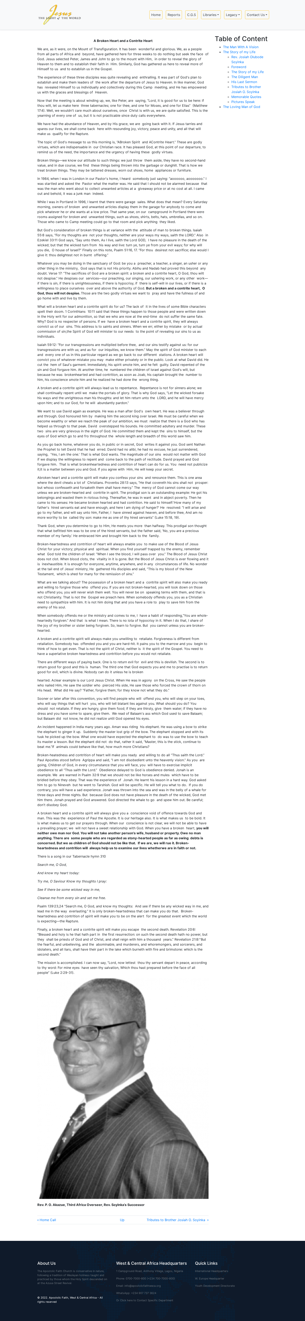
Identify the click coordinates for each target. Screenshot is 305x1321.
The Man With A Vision (241, 47)
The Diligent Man (244, 77)
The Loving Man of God (241, 107)
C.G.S (191, 15)
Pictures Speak (243, 102)
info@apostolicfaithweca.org (142, 1285)
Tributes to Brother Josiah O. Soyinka (178, 1220)
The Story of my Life (239, 52)
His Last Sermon (244, 82)
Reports (174, 15)
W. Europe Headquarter (209, 1278)
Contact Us (256, 15)
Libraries (209, 15)
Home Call (46, 1220)
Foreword (238, 67)
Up (122, 1220)
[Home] (57, 15)
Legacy (231, 15)
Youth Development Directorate (215, 1285)
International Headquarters (211, 1271)
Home (156, 15)
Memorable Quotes (246, 97)
